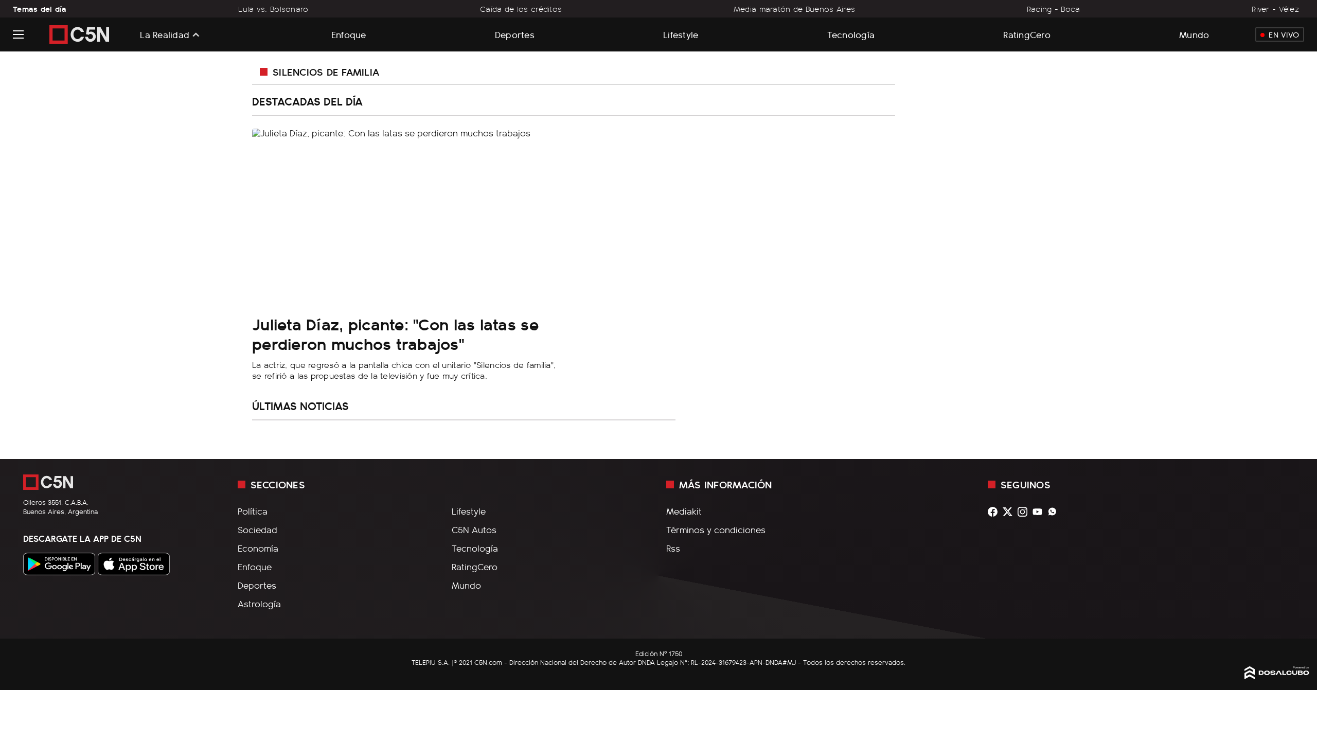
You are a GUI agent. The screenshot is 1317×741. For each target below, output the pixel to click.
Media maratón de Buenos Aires (794, 8)
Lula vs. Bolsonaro (273, 8)
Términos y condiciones (716, 529)
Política (253, 511)
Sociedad (257, 529)
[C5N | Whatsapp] (1054, 512)
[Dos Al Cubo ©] (1276, 675)
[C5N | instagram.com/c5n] (1025, 512)
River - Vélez (1275, 8)
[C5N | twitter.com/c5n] (1010, 512)
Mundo (1194, 34)
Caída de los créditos (521, 8)
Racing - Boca (1053, 8)
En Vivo (1284, 34)
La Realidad (164, 34)
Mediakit (684, 511)
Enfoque (348, 34)
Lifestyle (680, 34)
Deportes (515, 34)
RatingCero (1027, 34)
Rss (673, 548)
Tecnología (851, 34)
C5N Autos (474, 529)
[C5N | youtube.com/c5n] (1040, 512)
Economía (258, 548)
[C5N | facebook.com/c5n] (995, 512)
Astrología (259, 603)
